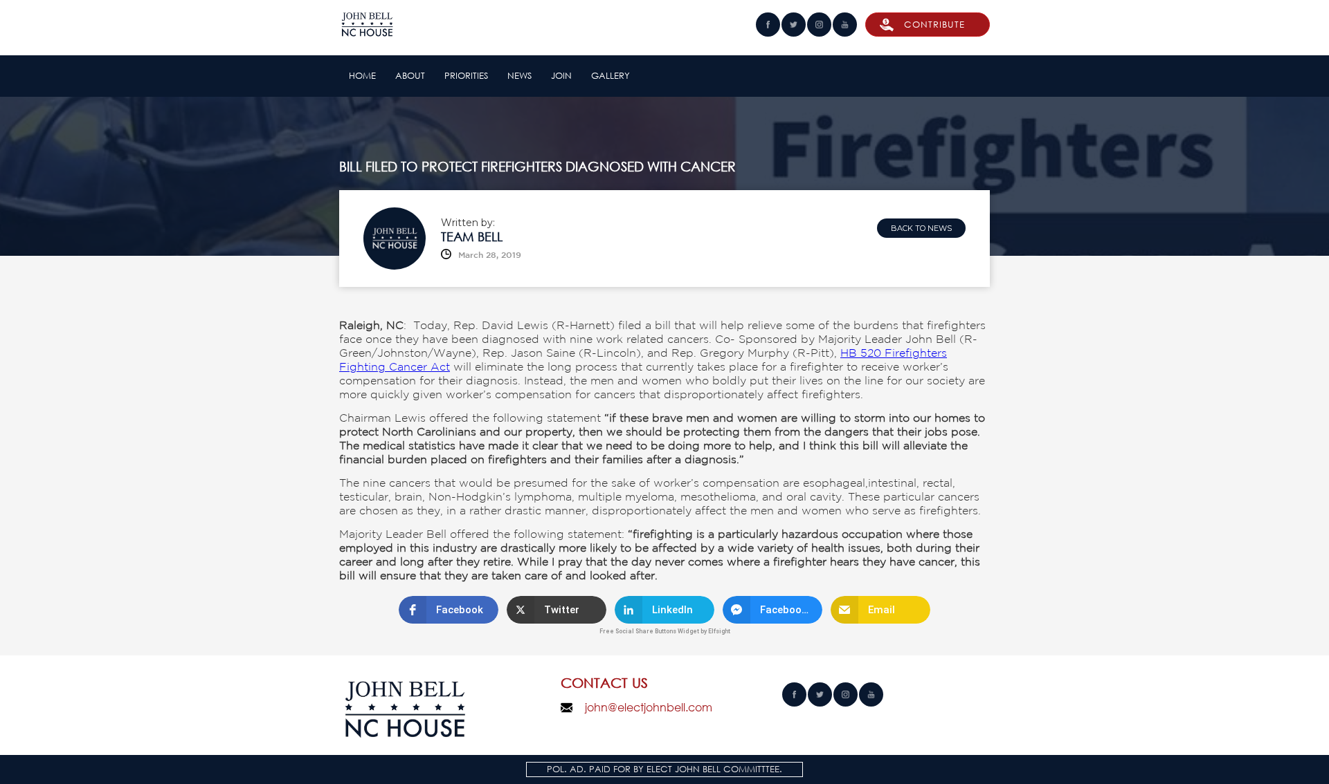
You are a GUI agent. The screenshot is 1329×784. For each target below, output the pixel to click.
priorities (466, 76)
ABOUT (410, 76)
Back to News (921, 228)
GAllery (610, 76)
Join (561, 76)
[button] (448, 610)
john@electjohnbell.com (648, 707)
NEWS (519, 76)
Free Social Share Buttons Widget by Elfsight (664, 631)
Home (362, 76)
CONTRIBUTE (934, 24)
